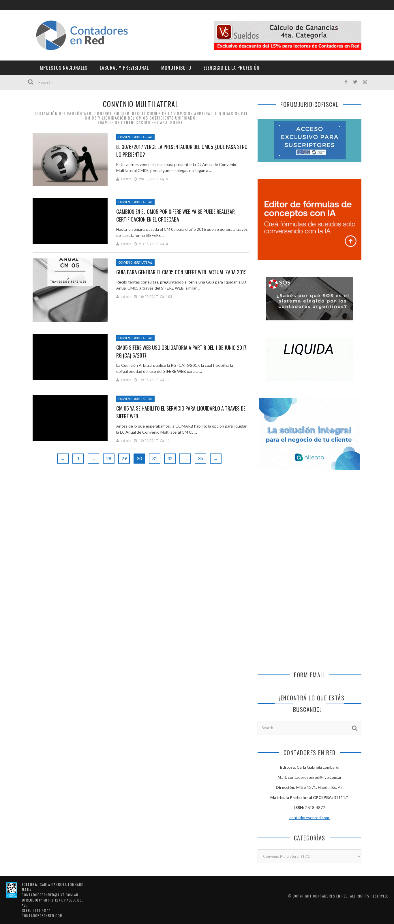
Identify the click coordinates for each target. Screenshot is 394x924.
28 (108, 458)
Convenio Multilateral (135, 137)
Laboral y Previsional (124, 67)
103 (169, 296)
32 (169, 458)
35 (200, 458)
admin (126, 179)
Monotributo (176, 67)
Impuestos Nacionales (62, 67)
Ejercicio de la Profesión (232, 67)
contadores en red (330, 895)
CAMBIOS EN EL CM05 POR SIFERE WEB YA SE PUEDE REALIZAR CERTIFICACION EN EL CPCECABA (175, 215)
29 (124, 458)
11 (168, 379)
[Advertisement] (309, 525)
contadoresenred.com (309, 817)
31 (154, 458)
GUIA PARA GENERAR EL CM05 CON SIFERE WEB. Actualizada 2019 (181, 272)
